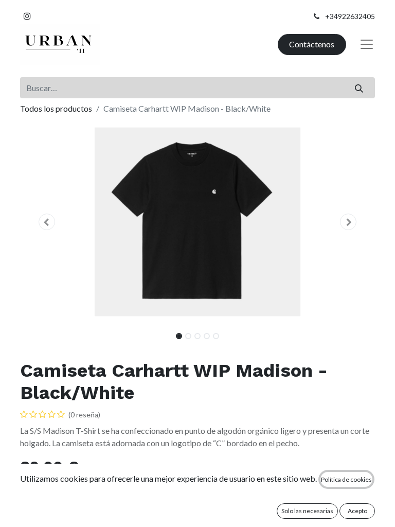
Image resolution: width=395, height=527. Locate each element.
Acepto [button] (357, 511)
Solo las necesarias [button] (307, 511)
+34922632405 (350, 16)
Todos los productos (56, 108)
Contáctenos (311, 44)
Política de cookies (346, 479)
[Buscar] (359, 87)
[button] (47, 222)
